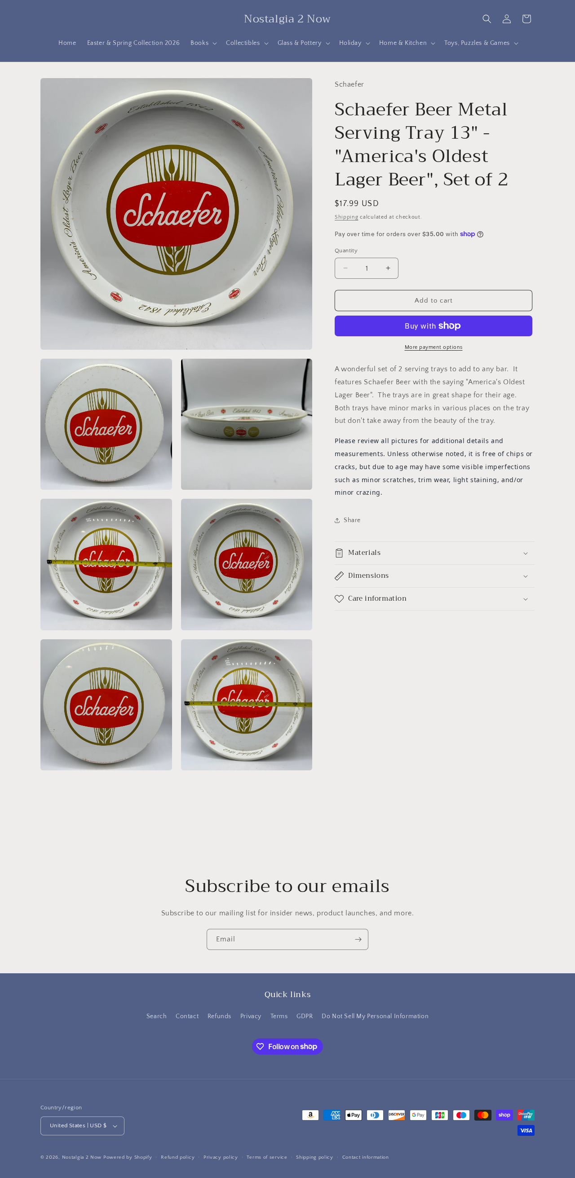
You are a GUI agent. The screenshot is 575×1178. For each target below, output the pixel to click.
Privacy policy (220, 1157)
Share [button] (352, 519)
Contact (187, 1016)
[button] (203, 43)
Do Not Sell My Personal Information (375, 1016)
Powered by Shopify (127, 1157)
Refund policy (178, 1157)
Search (156, 1016)
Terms (279, 1016)
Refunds (219, 1016)
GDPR (304, 1016)
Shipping (346, 217)
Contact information (365, 1157)
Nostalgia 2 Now (82, 1157)
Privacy (250, 1016)
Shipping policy (314, 1157)
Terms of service (267, 1157)
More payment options (434, 347)
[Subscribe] (358, 939)
